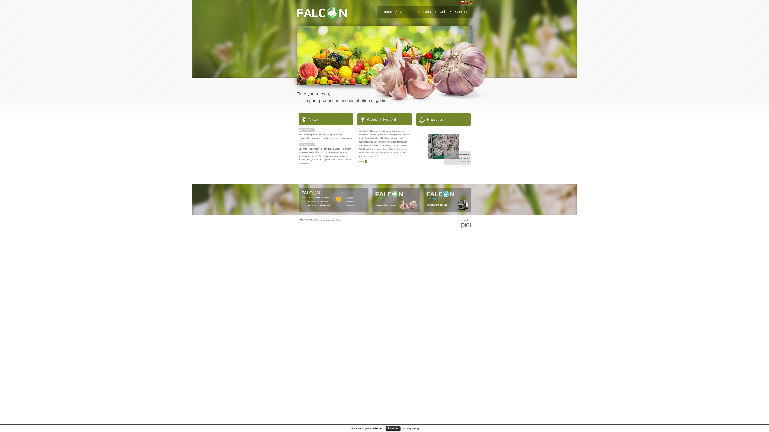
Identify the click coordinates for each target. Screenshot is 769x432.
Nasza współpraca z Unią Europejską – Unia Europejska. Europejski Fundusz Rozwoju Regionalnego (326, 134)
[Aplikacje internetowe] (466, 225)
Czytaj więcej (411, 428)
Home (387, 12)
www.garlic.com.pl (385, 205)
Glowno (349, 198)
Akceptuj (393, 428)
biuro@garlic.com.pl (321, 205)
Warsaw (350, 201)
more (361, 161)
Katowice (350, 205)
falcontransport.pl (437, 204)
